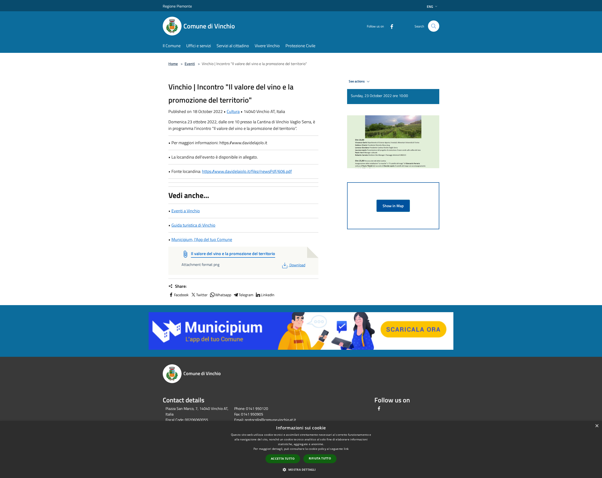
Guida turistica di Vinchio (193, 225)
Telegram (246, 295)
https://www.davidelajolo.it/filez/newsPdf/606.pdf (247, 171)
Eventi (190, 63)
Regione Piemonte (177, 6)
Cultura (233, 111)
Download (297, 265)
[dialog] (301, 449)
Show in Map (393, 206)
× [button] (596, 426)
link (346, 449)
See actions (357, 81)
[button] (301, 469)
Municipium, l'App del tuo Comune (201, 239)
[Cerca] (433, 26)
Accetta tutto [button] (283, 459)
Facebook (181, 295)
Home (173, 63)
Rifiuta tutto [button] (320, 458)
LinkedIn (267, 295)
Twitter (202, 295)
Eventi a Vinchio (185, 211)
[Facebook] (390, 26)
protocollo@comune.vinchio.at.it (270, 420)
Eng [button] (430, 6)
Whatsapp (223, 295)
